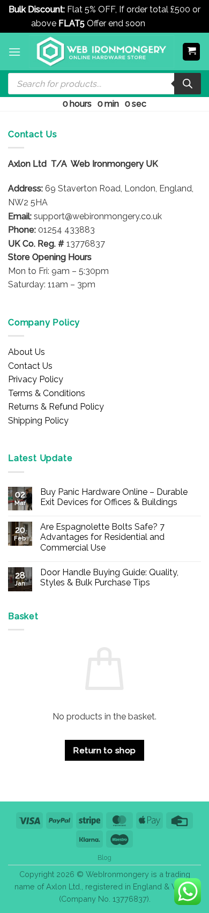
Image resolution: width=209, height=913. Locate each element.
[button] (14, 52)
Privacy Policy (35, 379)
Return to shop (104, 750)
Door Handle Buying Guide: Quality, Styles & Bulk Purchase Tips (109, 577)
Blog (104, 857)
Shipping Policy (38, 420)
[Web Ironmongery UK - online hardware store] (101, 51)
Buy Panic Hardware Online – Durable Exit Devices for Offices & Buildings (114, 497)
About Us (26, 352)
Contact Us (30, 366)
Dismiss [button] (162, 23)
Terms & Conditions (46, 393)
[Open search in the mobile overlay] (104, 83)
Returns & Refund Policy (56, 407)
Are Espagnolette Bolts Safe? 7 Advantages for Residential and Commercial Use (102, 537)
